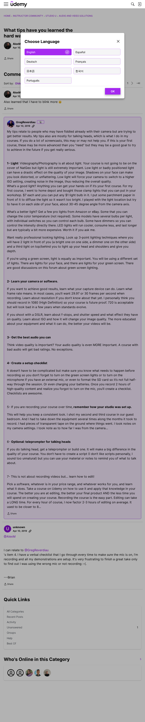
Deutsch (32, 61)
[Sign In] (139, 4)
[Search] (132, 4)
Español (80, 52)
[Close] (118, 41)
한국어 (79, 70)
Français (81, 61)
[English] (19, 4)
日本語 (31, 70)
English (31, 52)
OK (113, 91)
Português (33, 80)
